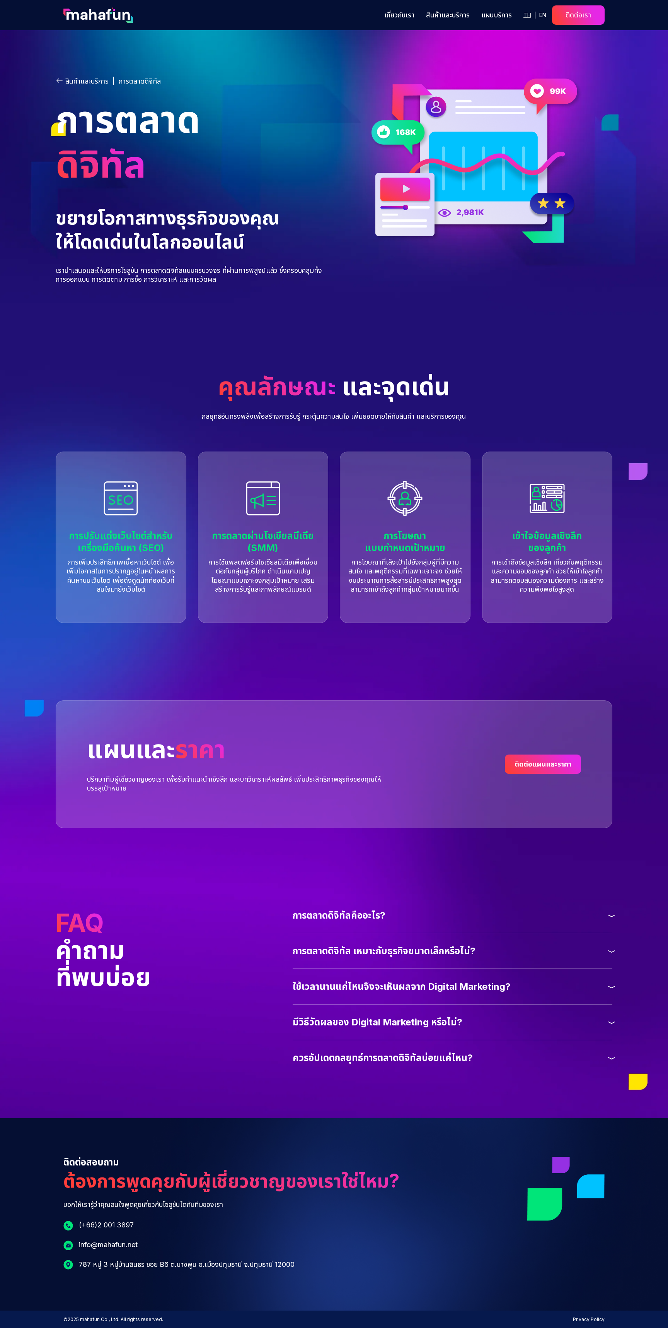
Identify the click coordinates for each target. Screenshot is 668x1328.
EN (542, 15)
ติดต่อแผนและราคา (543, 764)
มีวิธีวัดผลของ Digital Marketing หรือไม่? (377, 1022)
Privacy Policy (589, 1319)
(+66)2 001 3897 (106, 1225)
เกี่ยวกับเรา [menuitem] (399, 15)
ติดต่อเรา (578, 15)
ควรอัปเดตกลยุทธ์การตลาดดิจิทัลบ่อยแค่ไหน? (383, 1057)
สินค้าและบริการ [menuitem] (448, 15)
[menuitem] (542, 15)
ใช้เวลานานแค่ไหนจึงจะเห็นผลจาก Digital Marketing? (402, 986)
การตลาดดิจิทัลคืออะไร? (339, 915)
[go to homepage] (98, 20)
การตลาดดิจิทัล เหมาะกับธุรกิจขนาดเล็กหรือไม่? (384, 951)
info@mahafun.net (108, 1245)
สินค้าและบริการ (87, 81)
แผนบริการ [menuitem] (496, 15)
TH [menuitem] (527, 15)
